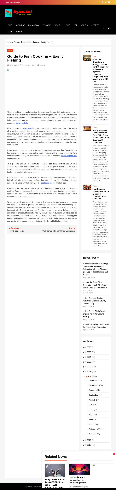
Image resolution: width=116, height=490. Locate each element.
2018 (89, 445)
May (90, 414)
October (92, 390)
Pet (75, 25)
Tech (9, 31)
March (91, 424)
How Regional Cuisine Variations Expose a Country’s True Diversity (95, 301)
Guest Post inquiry (13, 2)
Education (33, 25)
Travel (18, 31)
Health (57, 25)
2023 (89, 362)
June (91, 410)
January (92, 434)
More (83, 25)
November (93, 385)
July (90, 405)
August (92, 400)
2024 (89, 357)
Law (94, 56)
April (91, 419)
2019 (89, 440)
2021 (89, 372)
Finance (46, 25)
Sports (95, 25)
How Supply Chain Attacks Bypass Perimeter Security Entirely (94, 314)
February (92, 429)
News (10, 50)
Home (9, 25)
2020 (89, 376)
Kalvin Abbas (14, 65)
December (93, 380)
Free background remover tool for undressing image (77, 480)
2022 (89, 367)
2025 (89, 352)
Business (20, 25)
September (93, 395)
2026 (89, 347)
